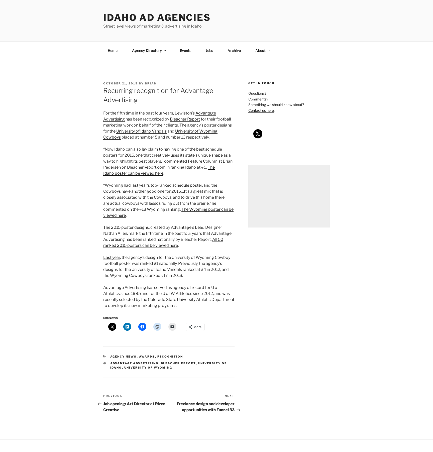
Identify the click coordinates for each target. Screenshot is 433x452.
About (260, 50)
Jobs (209, 50)
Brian (151, 83)
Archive (234, 50)
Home (113, 50)
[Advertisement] (289, 196)
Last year (111, 257)
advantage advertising (134, 363)
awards (147, 356)
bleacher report (178, 363)
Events (185, 50)
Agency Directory (147, 50)
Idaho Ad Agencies (157, 17)
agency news (123, 356)
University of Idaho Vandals (141, 131)
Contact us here (261, 110)
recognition (170, 356)
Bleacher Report (185, 119)
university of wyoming (148, 367)
